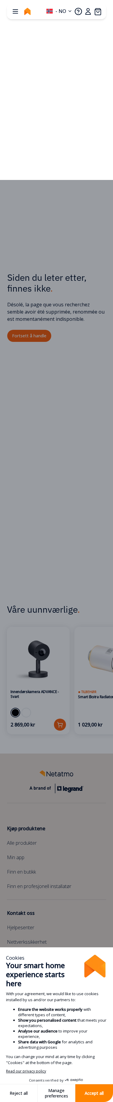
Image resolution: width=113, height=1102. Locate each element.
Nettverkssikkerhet (27, 942)
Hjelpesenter (20, 927)
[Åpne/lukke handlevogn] (97, 11)
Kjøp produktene (26, 828)
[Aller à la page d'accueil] (27, 11)
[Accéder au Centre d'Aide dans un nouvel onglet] (78, 11)
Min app (15, 857)
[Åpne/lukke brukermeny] (88, 11)
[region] (56, 680)
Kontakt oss (21, 913)
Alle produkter (22, 843)
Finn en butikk (21, 871)
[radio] (15, 712)
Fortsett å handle (29, 336)
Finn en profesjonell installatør (39, 886)
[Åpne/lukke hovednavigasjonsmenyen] (15, 11)
